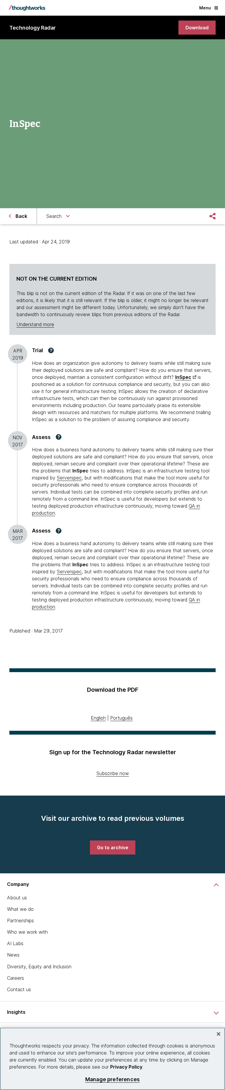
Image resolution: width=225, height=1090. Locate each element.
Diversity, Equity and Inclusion (39, 966)
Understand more (35, 324)
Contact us (19, 989)
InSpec (183, 377)
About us (17, 898)
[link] (197, 28)
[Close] (218, 1034)
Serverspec (69, 478)
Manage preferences (112, 1079)
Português (121, 718)
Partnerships (20, 920)
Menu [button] (205, 7)
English (98, 718)
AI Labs (15, 943)
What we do (20, 909)
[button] (51, 350)
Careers (15, 978)
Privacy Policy (126, 1067)
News (13, 955)
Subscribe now (112, 773)
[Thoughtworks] (27, 8)
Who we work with (27, 932)
